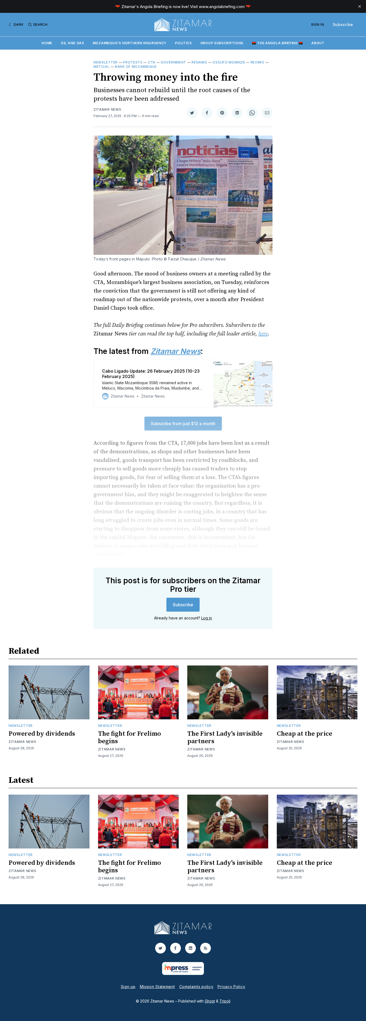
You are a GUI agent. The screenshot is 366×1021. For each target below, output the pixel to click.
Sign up (128, 986)
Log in (206, 618)
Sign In (317, 25)
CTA (151, 62)
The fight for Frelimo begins (129, 737)
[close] (359, 6)
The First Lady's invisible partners (225, 737)
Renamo (199, 62)
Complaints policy (196, 986)
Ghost (210, 1001)
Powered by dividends (42, 734)
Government (173, 62)
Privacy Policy (231, 986)
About (317, 43)
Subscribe (343, 24)
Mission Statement (157, 986)
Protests (133, 62)
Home (47, 43)
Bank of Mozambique (136, 67)
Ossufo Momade (228, 62)
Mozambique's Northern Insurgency (129, 43)
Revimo (257, 62)
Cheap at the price (304, 734)
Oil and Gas (72, 43)
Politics (183, 43)
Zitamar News (107, 109)
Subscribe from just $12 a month (183, 423)
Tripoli (224, 1001)
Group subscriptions (221, 43)
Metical (102, 67)
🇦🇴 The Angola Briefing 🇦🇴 (277, 43)
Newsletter (106, 62)
